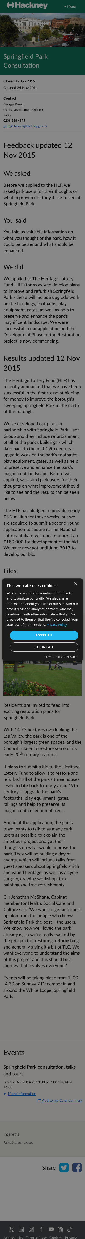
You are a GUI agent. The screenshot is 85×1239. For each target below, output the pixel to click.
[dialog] (42, 619)
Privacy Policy (57, 624)
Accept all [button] (44, 635)
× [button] (75, 584)
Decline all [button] (43, 647)
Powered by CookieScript (61, 656)
